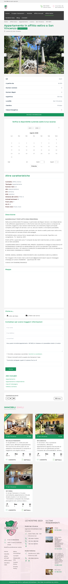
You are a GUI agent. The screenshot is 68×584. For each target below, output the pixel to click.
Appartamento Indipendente (15, 381)
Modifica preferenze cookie (13, 547)
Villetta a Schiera (11, 386)
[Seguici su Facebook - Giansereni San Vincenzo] (26, 546)
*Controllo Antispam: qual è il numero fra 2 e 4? (22, 360)
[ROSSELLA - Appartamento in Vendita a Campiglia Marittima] (49, 539)
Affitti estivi (8, 560)
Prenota (34, 166)
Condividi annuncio (12, 395)
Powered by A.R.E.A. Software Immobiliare (22, 582)
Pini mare (58, 569)
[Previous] (5, 55)
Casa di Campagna (12, 384)
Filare (56, 528)
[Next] (63, 55)
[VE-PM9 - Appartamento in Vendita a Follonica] (49, 572)
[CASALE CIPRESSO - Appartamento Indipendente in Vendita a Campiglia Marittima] (49, 556)
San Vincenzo (40, 21)
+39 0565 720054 (33, 538)
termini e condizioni (35, 354)
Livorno (32, 21)
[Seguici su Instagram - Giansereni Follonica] (29, 561)
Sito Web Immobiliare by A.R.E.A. (48, 582)
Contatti (24, 18)
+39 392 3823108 (33, 541)
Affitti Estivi (49, 13)
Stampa (59, 398)
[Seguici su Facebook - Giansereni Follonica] (26, 561)
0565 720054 (46, 5)
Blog (18, 18)
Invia (11, 369)
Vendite (29, 13)
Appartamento (23, 21)
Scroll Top (66, 553)
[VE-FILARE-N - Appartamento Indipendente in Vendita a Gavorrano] (49, 530)
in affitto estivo (22, 28)
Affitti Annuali (38, 13)
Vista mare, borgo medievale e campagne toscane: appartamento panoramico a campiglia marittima (59, 542)
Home (7, 13)
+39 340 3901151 (33, 544)
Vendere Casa (10, 18)
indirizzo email (47, 7)
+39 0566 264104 (33, 558)
